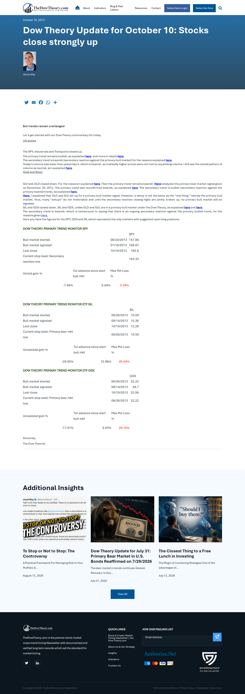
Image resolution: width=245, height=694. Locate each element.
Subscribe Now (204, 8)
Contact (156, 8)
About (86, 8)
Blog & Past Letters (116, 8)
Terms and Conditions (165, 688)
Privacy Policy (187, 688)
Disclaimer (202, 688)
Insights (112, 653)
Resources (141, 8)
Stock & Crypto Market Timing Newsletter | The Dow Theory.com (121, 638)
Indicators (100, 8)
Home (77, 8)
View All (122, 594)
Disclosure (216, 688)
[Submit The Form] (217, 637)
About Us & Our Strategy (121, 647)
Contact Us (114, 665)
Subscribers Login (177, 8)
